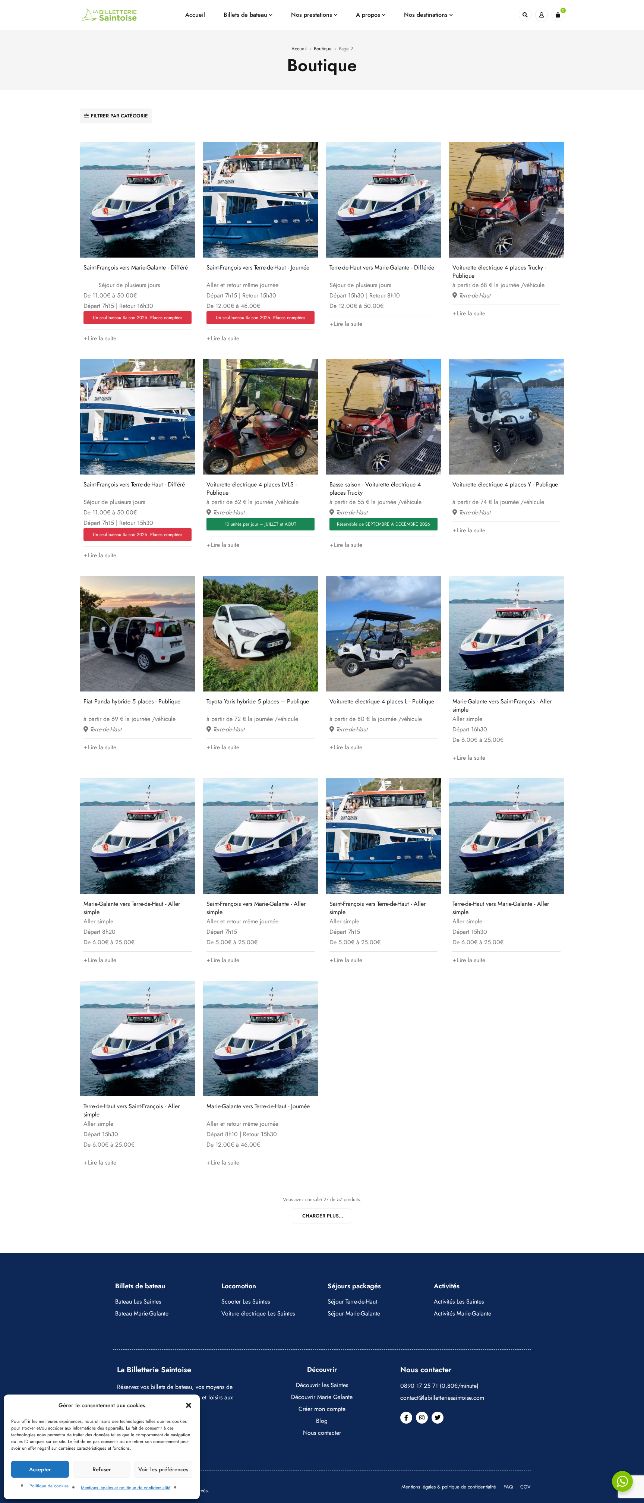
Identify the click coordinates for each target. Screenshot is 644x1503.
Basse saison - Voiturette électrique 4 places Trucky (375, 488)
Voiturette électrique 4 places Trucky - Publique (499, 271)
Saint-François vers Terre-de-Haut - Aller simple (377, 907)
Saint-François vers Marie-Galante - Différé (135, 267)
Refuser (101, 1469)
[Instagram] (422, 1418)
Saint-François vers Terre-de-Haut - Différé (134, 484)
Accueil (299, 48)
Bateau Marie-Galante (141, 1313)
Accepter (40, 1469)
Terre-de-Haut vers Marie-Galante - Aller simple (500, 907)
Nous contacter (322, 1432)
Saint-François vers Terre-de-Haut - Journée (257, 267)
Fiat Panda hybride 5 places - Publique (131, 701)
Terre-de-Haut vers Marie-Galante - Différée (381, 267)
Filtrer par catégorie (119, 115)
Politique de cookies (49, 1485)
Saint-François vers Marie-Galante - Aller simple (256, 907)
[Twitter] (437, 1418)
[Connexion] (541, 15)
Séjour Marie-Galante (354, 1313)
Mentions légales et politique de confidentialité (125, 1487)
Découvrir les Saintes (322, 1385)
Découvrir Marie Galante (322, 1397)
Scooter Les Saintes (245, 1301)
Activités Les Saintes (459, 1301)
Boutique (323, 48)
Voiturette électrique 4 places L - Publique (381, 701)
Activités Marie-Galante (462, 1313)
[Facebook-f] (406, 1418)
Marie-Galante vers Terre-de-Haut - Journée (258, 1106)
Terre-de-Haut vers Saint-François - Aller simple (131, 1110)
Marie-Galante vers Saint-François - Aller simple (502, 705)
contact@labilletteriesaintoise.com (442, 1397)
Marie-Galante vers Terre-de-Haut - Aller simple (131, 907)
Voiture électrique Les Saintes (258, 1313)
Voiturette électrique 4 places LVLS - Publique (251, 488)
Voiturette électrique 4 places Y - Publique (505, 484)
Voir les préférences (163, 1469)
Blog (322, 1421)
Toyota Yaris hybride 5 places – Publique (257, 701)
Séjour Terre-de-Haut (352, 1301)
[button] (188, 1405)
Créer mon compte (322, 1409)
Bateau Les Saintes (138, 1301)
